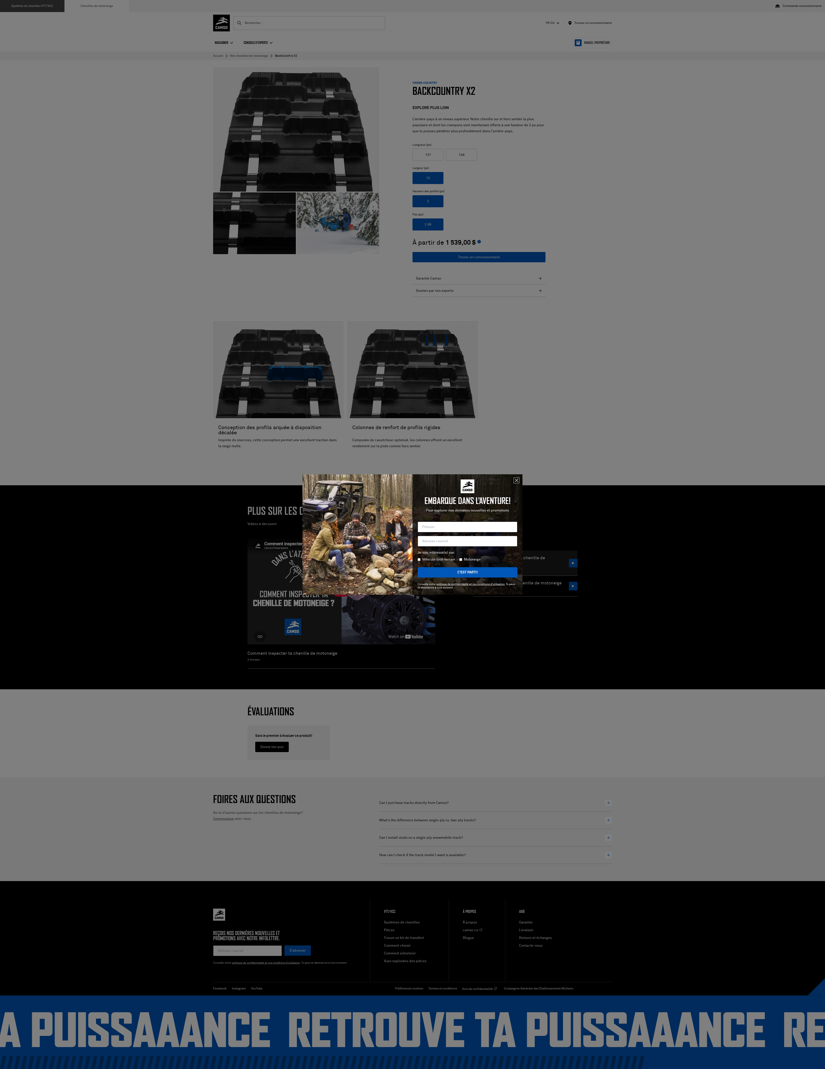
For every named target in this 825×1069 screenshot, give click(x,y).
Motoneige (472, 559)
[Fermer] (516, 480)
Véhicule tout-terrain (438, 559)
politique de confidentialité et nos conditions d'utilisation (470, 584)
